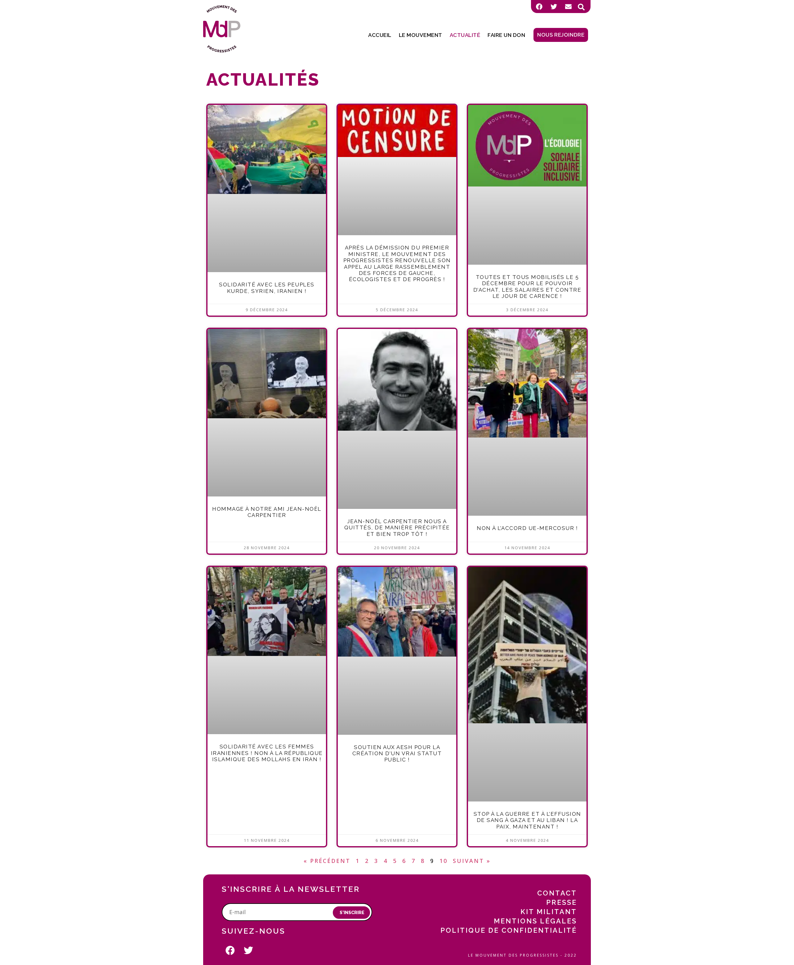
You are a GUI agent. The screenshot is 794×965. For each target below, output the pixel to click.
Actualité (465, 35)
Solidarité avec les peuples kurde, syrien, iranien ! (266, 287)
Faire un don (506, 35)
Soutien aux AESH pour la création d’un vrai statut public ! (397, 753)
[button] (581, 7)
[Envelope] (568, 6)
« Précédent (327, 860)
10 (443, 860)
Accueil (379, 35)
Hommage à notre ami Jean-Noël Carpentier (266, 512)
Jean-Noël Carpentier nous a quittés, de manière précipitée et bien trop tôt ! (397, 527)
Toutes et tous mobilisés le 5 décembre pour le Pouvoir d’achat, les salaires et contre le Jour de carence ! (527, 286)
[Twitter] (553, 6)
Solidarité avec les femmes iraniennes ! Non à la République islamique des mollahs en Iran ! (267, 752)
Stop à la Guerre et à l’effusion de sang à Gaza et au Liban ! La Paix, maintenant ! (527, 820)
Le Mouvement (420, 35)
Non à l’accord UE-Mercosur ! (527, 528)
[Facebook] (539, 6)
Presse (561, 902)
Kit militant (548, 912)
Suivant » (472, 860)
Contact (557, 893)
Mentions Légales (535, 921)
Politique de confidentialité (508, 930)
